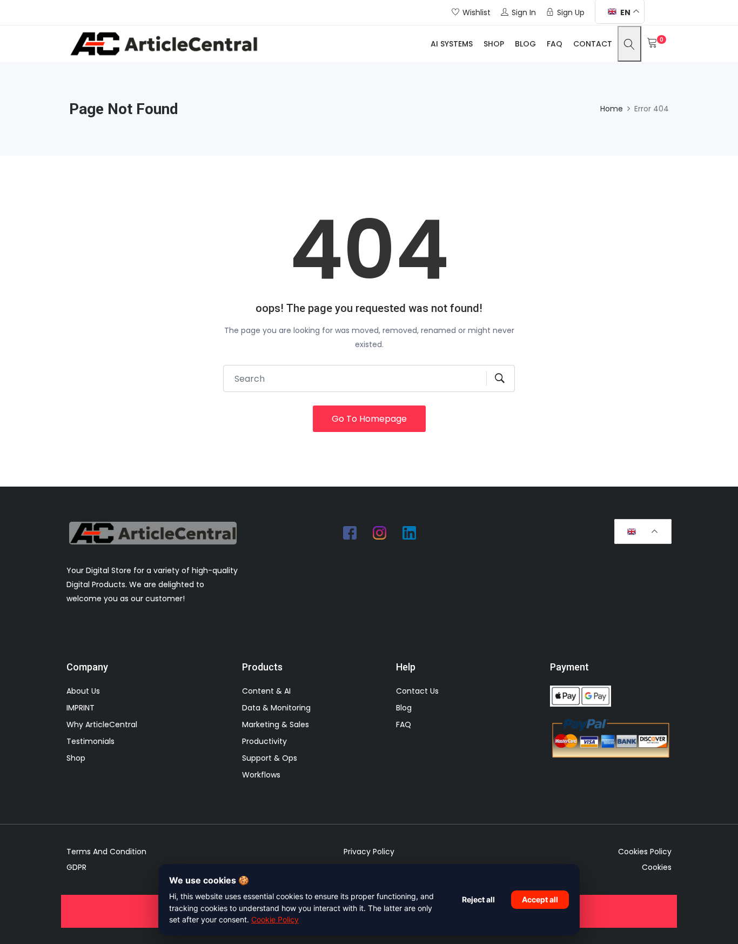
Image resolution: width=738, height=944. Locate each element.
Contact (592, 43)
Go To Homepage (369, 419)
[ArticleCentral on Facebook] (350, 532)
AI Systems (452, 43)
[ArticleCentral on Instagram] (379, 532)
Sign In (524, 12)
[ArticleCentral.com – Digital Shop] (163, 43)
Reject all (478, 899)
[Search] (629, 43)
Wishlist (476, 12)
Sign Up (571, 12)
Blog (525, 43)
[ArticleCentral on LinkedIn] (409, 532)
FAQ (554, 43)
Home (611, 108)
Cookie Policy (275, 919)
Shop (494, 43)
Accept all (540, 899)
